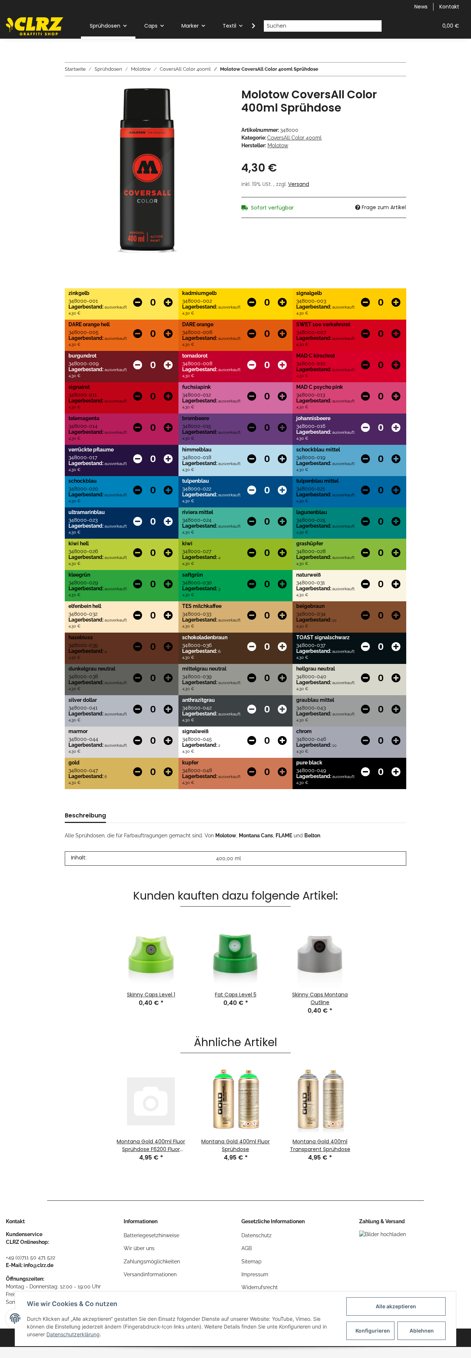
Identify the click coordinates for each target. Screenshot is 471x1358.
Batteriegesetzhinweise (151, 1235)
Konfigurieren (372, 1330)
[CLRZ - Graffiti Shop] (34, 26)
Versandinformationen (150, 1274)
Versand (298, 184)
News (421, 6)
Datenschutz (256, 1235)
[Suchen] (376, 26)
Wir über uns (139, 1248)
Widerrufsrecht (259, 1287)
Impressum (254, 1274)
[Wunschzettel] (414, 26)
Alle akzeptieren (396, 1306)
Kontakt (449, 6)
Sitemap (251, 1261)
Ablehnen (422, 1330)
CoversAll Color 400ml (294, 138)
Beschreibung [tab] (85, 815)
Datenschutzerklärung (73, 1334)
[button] (397, 26)
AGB (246, 1248)
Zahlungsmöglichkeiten (152, 1261)
